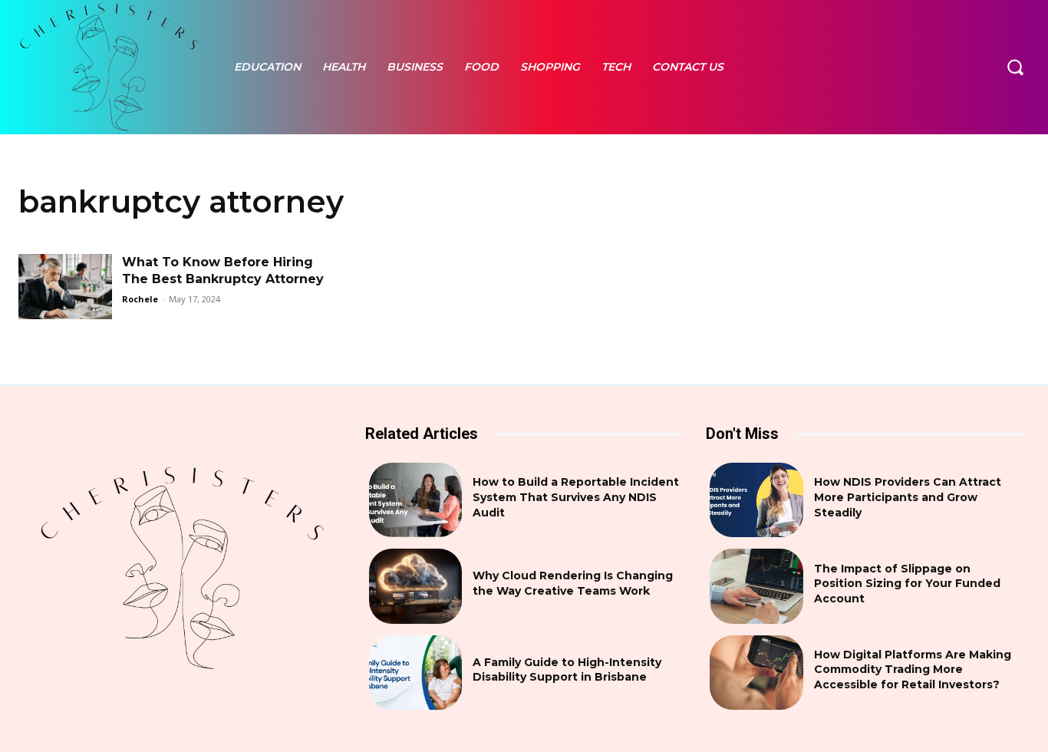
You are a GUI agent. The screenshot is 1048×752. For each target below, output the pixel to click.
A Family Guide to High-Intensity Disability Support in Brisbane (567, 669)
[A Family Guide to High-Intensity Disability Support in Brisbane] (415, 672)
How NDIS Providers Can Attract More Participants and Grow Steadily (907, 497)
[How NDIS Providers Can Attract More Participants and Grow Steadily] (756, 500)
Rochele (140, 299)
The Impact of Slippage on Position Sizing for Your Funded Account (907, 583)
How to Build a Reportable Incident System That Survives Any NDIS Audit (576, 497)
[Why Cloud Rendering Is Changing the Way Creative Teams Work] (415, 586)
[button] (1015, 66)
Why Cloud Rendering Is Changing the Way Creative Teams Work (573, 583)
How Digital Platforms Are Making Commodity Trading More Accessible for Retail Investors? (912, 669)
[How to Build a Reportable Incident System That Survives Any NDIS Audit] (415, 500)
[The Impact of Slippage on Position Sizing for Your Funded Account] (756, 586)
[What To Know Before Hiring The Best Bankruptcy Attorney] (65, 287)
